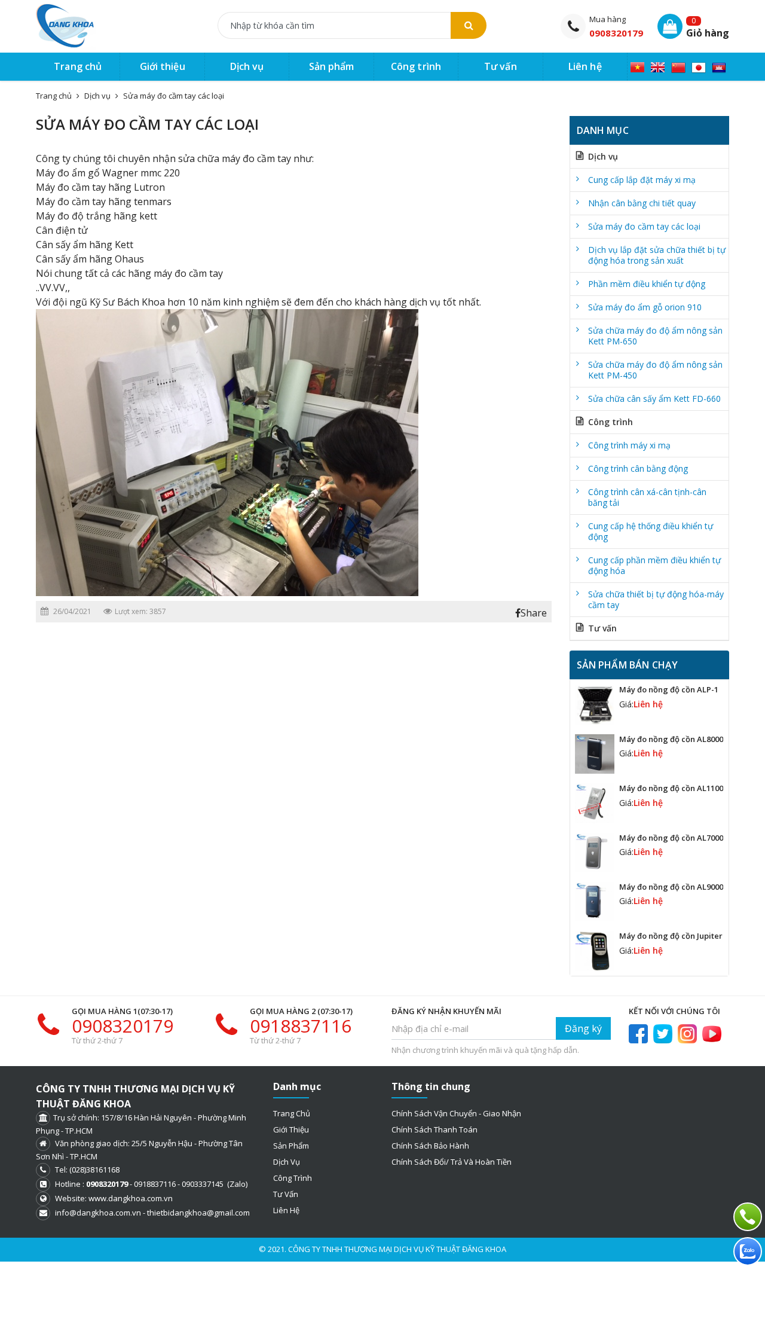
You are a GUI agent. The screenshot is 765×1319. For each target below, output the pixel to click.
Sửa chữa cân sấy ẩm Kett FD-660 (654, 398)
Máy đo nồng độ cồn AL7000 (671, 837)
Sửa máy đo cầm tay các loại (173, 95)
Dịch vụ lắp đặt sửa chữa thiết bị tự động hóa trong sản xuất (657, 255)
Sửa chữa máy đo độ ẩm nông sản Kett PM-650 (655, 336)
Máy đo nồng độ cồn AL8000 (671, 739)
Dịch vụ (97, 95)
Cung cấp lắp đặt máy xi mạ (642, 179)
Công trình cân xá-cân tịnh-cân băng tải (647, 497)
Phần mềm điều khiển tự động (646, 283)
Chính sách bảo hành (430, 1145)
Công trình (610, 422)
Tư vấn (602, 628)
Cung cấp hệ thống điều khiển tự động (650, 531)
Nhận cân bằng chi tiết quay (642, 203)
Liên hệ (286, 1210)
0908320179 (616, 33)
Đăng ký (583, 1028)
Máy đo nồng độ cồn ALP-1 (668, 689)
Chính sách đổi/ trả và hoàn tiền (451, 1161)
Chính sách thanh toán (434, 1129)
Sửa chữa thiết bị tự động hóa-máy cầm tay (656, 599)
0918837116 (300, 1025)
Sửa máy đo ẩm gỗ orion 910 (645, 307)
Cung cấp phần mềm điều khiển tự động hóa (654, 565)
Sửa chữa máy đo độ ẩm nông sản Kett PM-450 (655, 370)
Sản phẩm (291, 1145)
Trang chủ (291, 1113)
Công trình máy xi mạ (629, 445)
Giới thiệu (291, 1129)
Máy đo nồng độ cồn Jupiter (671, 935)
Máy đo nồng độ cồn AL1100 (671, 788)
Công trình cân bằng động (638, 468)
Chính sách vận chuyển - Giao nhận (456, 1113)
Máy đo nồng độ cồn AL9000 (671, 886)
